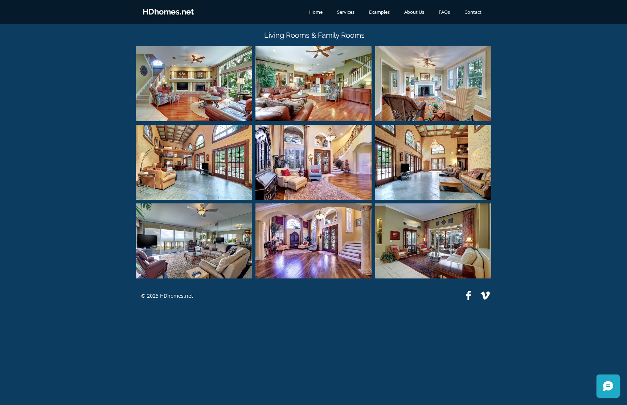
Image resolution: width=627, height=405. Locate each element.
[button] (194, 83)
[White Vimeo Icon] (485, 295)
